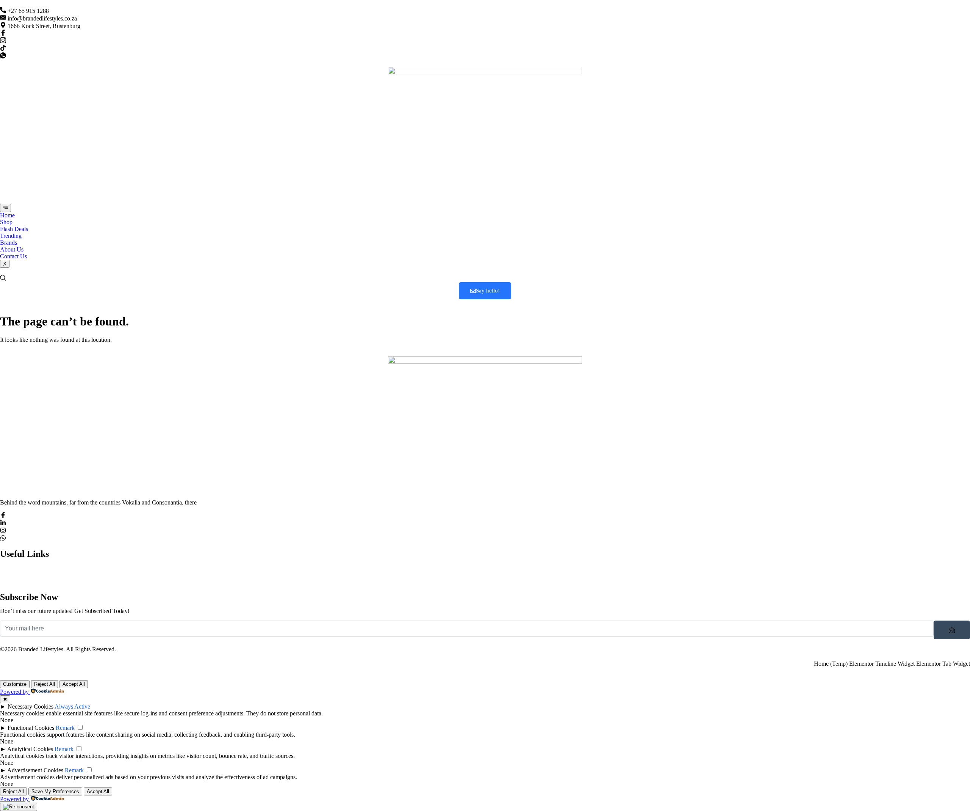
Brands (8, 242)
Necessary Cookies (30, 706)
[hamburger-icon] (5, 208)
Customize (15, 684)
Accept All (74, 684)
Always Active (72, 706)
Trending (11, 236)
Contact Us (13, 256)
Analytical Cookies (30, 749)
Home (7, 215)
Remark (65, 728)
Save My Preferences (55, 791)
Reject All (44, 684)
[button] (3, 278)
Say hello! (488, 291)
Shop (6, 222)
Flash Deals (14, 229)
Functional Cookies (31, 728)
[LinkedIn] (3, 523)
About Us (11, 249)
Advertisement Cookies (35, 770)
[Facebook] (3, 33)
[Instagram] (3, 41)
